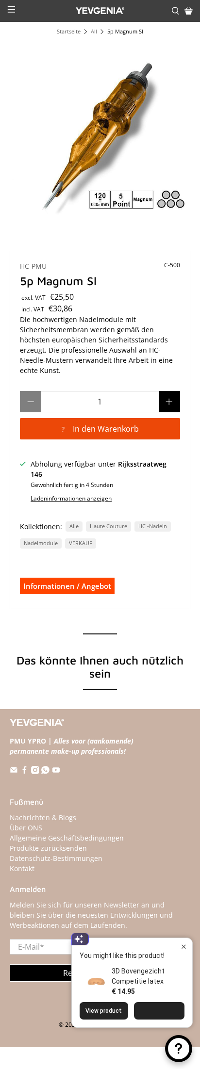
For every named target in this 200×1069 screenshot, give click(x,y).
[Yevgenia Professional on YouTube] (56, 771)
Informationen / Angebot (67, 586)
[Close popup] (183, 946)
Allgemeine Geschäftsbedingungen (67, 837)
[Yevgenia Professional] (100, 10)
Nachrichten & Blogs (43, 817)
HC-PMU (33, 266)
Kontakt (22, 868)
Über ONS (26, 827)
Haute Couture (108, 526)
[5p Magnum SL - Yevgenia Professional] (100, 132)
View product (103, 1010)
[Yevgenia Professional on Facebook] (24, 771)
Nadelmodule (41, 543)
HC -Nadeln (152, 526)
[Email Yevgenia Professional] (14, 771)
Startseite (69, 31)
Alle (74, 526)
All (94, 31)
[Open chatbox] (178, 1048)
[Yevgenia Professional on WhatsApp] (45, 771)
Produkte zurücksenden (48, 848)
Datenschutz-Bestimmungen (56, 858)
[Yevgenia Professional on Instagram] (35, 771)
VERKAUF (80, 543)
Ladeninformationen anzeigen (71, 498)
